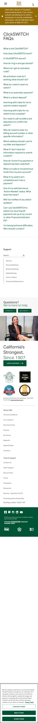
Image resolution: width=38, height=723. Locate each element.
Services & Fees (9, 425)
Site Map (13, 523)
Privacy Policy (7, 521)
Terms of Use (24, 521)
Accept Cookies (19, 719)
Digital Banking (11, 273)
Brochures (7, 435)
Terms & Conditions (10, 415)
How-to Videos (11, 277)
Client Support (8, 468)
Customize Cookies (15, 521)
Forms (5, 478)
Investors (6, 451)
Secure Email (8, 473)
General (9, 261)
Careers (6, 430)
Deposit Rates (8, 445)
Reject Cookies (19, 713)
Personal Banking (12, 265)
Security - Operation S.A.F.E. (13, 493)
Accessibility (7, 523)
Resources (7, 488)
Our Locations (8, 420)
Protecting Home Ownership (13, 498)
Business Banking (12, 269)
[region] (19, 703)
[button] (36, 16)
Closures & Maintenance (15, 281)
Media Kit (6, 440)
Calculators (7, 483)
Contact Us (7, 463)
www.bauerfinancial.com (17, 400)
